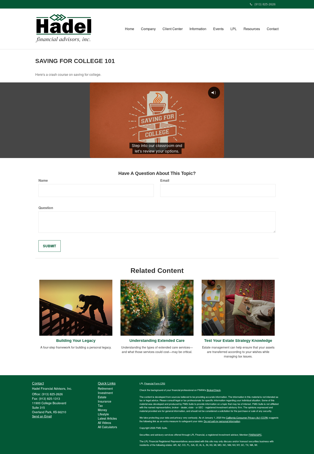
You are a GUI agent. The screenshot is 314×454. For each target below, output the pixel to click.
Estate (102, 397)
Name (43, 180)
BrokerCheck (214, 390)
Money (102, 410)
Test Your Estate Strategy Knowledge (238, 340)
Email (164, 180)
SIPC (259, 434)
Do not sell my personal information (222, 421)
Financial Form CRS (154, 383)
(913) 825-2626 (265, 4)
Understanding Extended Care (157, 340)
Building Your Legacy (75, 340)
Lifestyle (103, 414)
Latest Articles (107, 418)
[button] (148, 29)
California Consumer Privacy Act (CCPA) (247, 417)
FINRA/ (252, 434)
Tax (100, 405)
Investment (105, 393)
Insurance (104, 401)
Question (45, 207)
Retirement (105, 388)
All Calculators (107, 427)
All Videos (104, 422)
